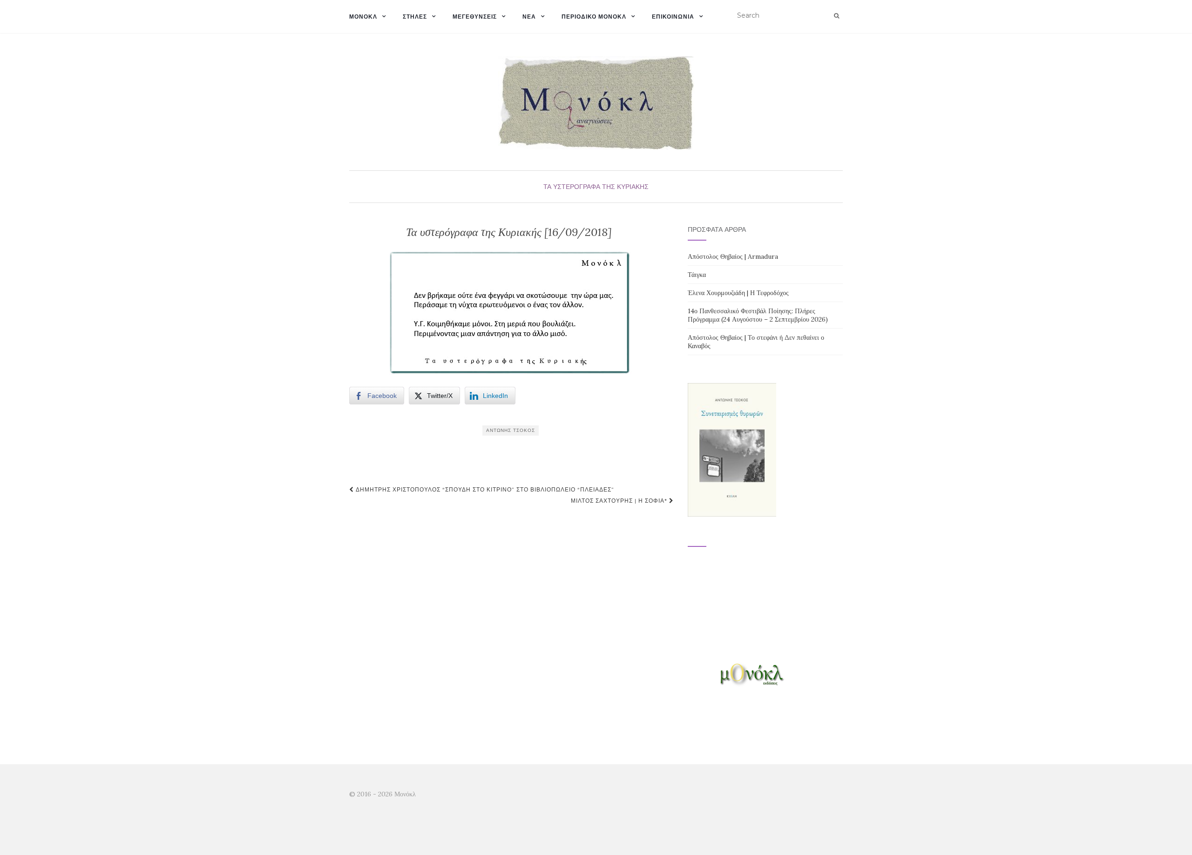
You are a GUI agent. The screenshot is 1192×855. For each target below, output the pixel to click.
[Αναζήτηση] (836, 16)
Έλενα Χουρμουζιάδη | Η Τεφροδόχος (738, 293)
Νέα (529, 16)
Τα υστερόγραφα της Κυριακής (596, 186)
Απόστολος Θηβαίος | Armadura (733, 256)
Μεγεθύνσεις (475, 16)
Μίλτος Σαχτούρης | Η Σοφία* (620, 500)
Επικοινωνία (673, 16)
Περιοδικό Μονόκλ (594, 16)
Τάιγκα (697, 274)
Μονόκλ (363, 16)
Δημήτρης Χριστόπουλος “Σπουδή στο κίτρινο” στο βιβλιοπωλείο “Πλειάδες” (484, 489)
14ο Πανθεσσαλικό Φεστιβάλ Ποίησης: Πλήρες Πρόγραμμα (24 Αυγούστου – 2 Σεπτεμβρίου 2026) (758, 315)
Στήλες (415, 16)
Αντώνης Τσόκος (510, 430)
